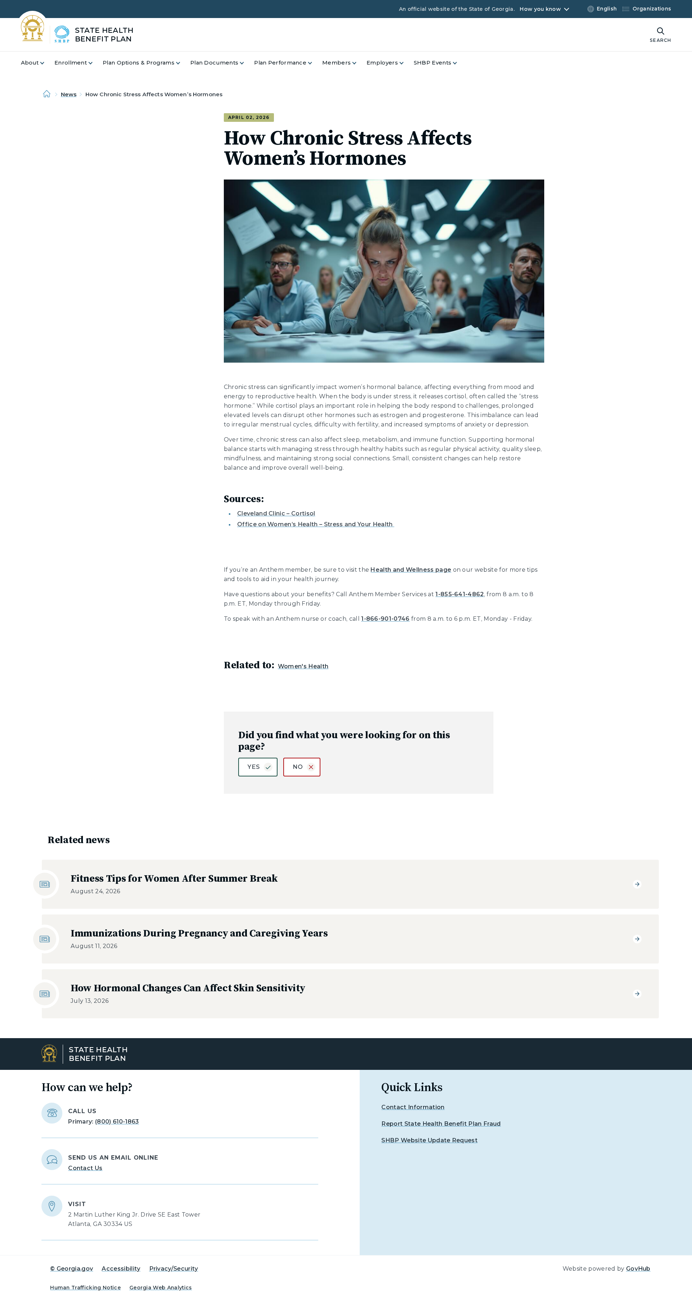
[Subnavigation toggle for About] (46, 63)
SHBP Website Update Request (429, 1140)
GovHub (638, 1268)
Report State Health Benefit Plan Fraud (441, 1123)
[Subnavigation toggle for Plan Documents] (246, 63)
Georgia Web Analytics (160, 1287)
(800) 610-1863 (117, 1121)
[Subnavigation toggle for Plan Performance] (314, 63)
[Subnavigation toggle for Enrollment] (95, 63)
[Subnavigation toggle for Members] (359, 63)
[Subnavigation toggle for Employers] (406, 63)
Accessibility (121, 1268)
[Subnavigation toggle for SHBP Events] (459, 63)
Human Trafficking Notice (85, 1287)
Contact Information (412, 1107)
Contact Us (85, 1168)
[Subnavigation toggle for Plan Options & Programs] (182, 63)
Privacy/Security (173, 1268)
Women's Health (303, 666)
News (69, 94)
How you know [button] (540, 9)
